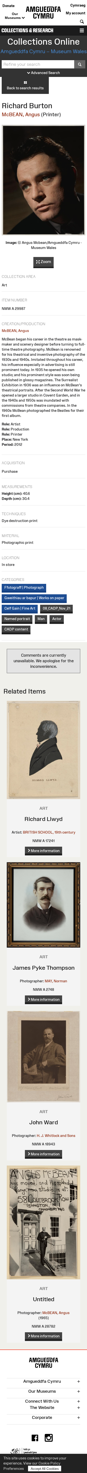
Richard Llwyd (43, 819)
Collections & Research (27, 30)
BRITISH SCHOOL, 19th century (49, 832)
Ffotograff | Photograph (24, 587)
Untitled (43, 1299)
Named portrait (17, 619)
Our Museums (13, 16)
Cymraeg (77, 5)
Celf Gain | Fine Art (19, 608)
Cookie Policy (49, 1463)
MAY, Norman (56, 981)
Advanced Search (45, 73)
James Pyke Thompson (44, 967)
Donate (8, 6)
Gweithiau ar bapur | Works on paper (34, 598)
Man (41, 619)
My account (75, 13)
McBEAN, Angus (21, 114)
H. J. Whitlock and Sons (56, 1136)
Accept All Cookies (45, 1469)
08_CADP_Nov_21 (56, 608)
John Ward (43, 1122)
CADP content (16, 629)
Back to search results (25, 88)
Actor (56, 619)
